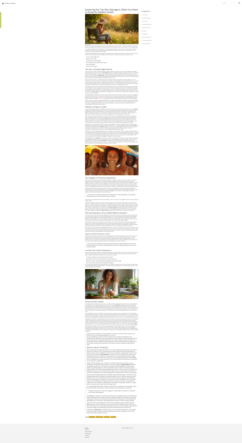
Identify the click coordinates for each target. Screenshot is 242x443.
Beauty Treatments (146, 37)
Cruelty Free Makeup (147, 40)
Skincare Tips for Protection (91, 66)
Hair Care (144, 21)
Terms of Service (88, 431)
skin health (113, 417)
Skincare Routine (146, 18)
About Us (87, 429)
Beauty (144, 30)
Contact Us (87, 435)
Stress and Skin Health (90, 64)
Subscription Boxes (146, 24)
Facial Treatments (146, 43)
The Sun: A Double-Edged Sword (92, 57)
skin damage (91, 417)
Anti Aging (145, 34)
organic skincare (100, 98)
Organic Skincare (146, 27)
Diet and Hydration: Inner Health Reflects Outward (96, 62)
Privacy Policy (88, 433)
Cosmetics (145, 14)
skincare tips (106, 417)
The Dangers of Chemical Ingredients (93, 60)
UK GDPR (87, 437)
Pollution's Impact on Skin (91, 58)
